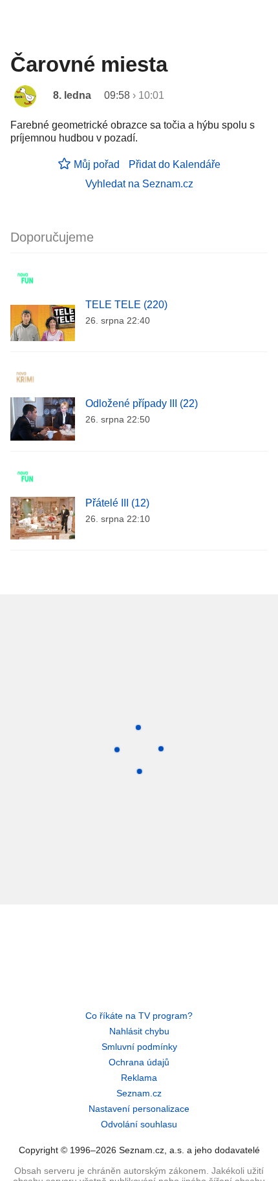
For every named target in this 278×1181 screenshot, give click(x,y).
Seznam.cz (139, 1093)
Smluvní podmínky (139, 1046)
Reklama (139, 1077)
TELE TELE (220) (126, 304)
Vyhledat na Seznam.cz (139, 183)
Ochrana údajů (139, 1062)
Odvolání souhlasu (139, 1124)
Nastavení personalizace (139, 1108)
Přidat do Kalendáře (174, 164)
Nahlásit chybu (139, 1031)
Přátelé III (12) (117, 502)
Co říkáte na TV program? (139, 1015)
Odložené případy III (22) (141, 403)
